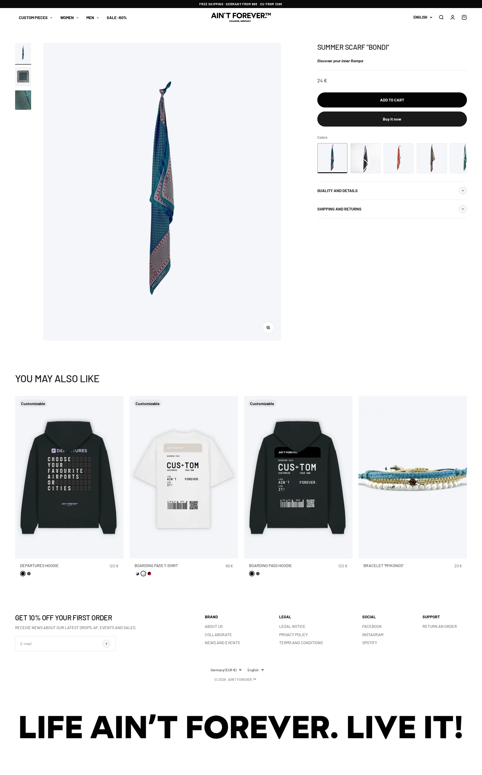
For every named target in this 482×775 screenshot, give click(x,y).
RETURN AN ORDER (440, 626)
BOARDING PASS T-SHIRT (156, 565)
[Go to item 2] (23, 77)
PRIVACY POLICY (293, 634)
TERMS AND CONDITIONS (301, 642)
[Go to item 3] (23, 100)
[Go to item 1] (23, 54)
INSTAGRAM (372, 634)
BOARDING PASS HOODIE (270, 565)
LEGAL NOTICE (292, 626)
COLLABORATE (218, 634)
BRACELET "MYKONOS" (384, 565)
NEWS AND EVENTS (222, 642)
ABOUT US (214, 626)
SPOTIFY (369, 642)
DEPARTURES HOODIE (39, 565)
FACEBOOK (372, 626)
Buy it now (392, 119)
